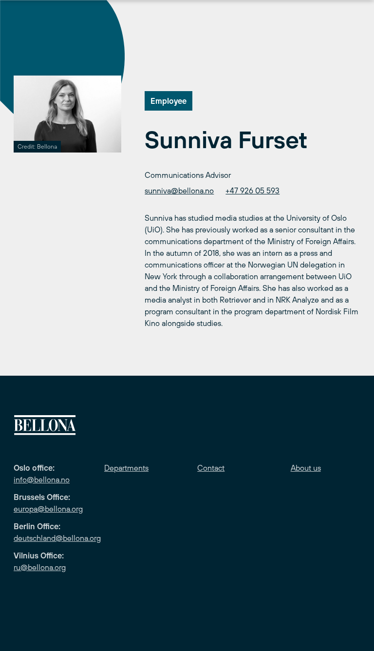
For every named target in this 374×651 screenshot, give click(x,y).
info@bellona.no (42, 479)
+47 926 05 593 (252, 190)
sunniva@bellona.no (179, 190)
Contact (210, 467)
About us (306, 467)
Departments (126, 467)
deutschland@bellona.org (57, 538)
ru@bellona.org (40, 567)
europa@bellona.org (48, 508)
